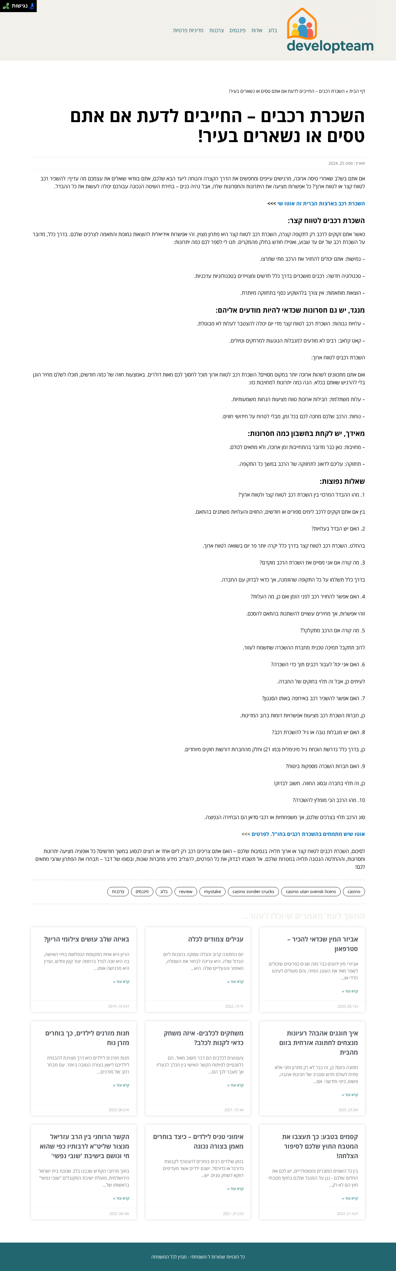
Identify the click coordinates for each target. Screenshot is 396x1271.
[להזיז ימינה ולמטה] (7, 7)
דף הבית (357, 91)
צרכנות (216, 30)
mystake (212, 891)
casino (354, 891)
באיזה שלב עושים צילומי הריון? (86, 939)
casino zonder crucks (253, 891)
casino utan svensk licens (311, 891)
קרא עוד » (350, 991)
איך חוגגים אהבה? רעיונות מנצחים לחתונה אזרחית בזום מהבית (318, 1042)
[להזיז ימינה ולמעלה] (7, 4)
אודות (256, 30)
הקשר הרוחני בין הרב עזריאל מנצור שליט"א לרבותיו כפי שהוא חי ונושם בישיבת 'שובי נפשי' (84, 1146)
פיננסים (238, 30)
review (185, 891)
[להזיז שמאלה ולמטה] (4, 7)
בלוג (272, 30)
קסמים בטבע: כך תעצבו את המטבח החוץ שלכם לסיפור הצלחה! (320, 1146)
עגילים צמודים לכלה (216, 939)
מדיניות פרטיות (188, 30)
